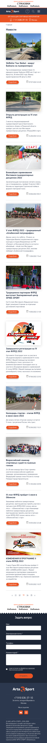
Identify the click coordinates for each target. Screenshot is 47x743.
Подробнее (12, 82)
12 (19, 595)
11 (16, 595)
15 (31, 595)
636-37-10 (20, 20)
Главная (9, 25)
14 (27, 595)
